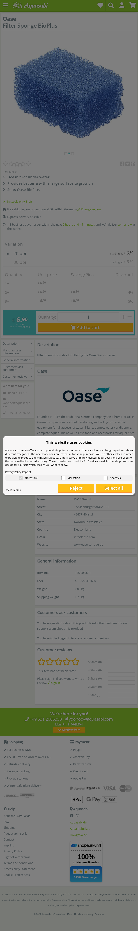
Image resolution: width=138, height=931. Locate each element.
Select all (114, 488)
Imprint (26, 472)
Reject (76, 488)
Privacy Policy (13, 472)
